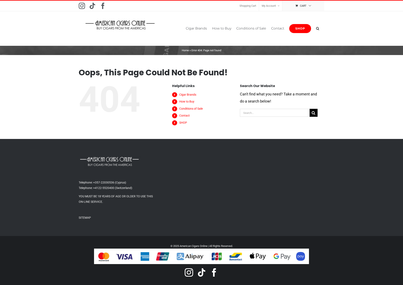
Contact (184, 115)
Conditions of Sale (191, 108)
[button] (317, 28)
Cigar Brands (187, 94)
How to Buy (186, 101)
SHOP (183, 122)
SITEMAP (85, 217)
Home (185, 50)
